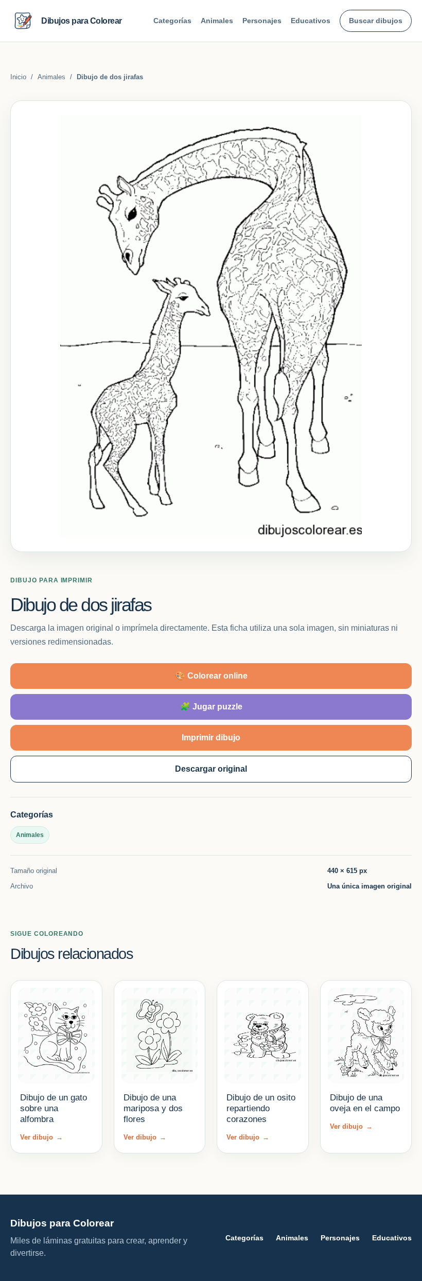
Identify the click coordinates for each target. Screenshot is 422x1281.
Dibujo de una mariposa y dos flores (153, 1109)
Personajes (262, 20)
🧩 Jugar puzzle (211, 706)
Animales (217, 20)
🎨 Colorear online (211, 675)
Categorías (172, 20)
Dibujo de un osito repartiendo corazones (260, 1109)
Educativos (310, 20)
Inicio (18, 77)
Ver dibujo (41, 1137)
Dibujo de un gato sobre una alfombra (53, 1109)
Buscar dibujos (375, 20)
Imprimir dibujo (211, 737)
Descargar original (211, 768)
